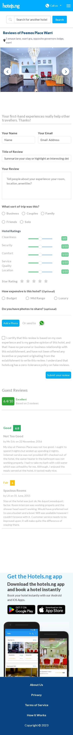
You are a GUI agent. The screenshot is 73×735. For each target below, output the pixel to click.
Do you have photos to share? (29, 308)
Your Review (10, 168)
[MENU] (68, 6)
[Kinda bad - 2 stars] (40, 281)
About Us (36, 684)
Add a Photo (10, 323)
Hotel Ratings (11, 231)
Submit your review (58, 375)
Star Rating (9, 281)
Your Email (45, 133)
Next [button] (65, 71)
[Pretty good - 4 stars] (28, 281)
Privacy (36, 695)
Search (59, 19)
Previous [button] (7, 71)
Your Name (9, 133)
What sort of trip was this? (20, 206)
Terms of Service (36, 705)
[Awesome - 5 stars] (22, 281)
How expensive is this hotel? (28, 291)
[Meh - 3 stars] (34, 281)
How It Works (36, 715)
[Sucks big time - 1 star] (46, 281)
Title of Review (12, 151)
